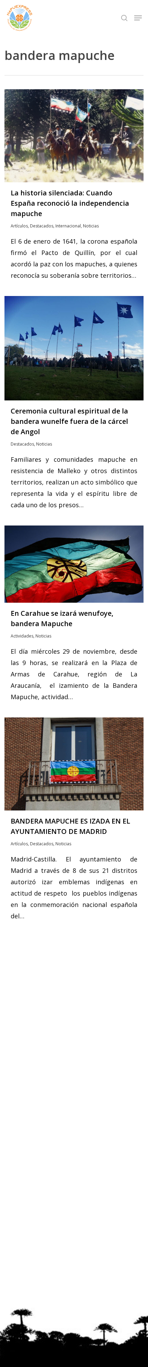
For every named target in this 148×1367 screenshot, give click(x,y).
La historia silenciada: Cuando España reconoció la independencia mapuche (70, 203)
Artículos (19, 226)
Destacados (41, 226)
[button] (138, 17)
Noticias (91, 226)
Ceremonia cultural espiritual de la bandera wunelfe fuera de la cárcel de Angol (69, 421)
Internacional (68, 226)
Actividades (22, 636)
